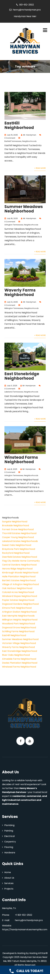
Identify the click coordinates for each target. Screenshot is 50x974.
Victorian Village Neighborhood (19, 643)
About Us (9, 877)
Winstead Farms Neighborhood (21, 460)
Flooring (8, 847)
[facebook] (20, 741)
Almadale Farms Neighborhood (19, 658)
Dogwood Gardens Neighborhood (20, 604)
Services (8, 883)
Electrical (9, 836)
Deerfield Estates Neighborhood (19, 556)
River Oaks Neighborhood (16, 655)
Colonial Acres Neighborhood (18, 592)
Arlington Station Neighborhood (19, 611)
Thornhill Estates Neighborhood (19, 533)
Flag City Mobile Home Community (21, 560)
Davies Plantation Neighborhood (19, 662)
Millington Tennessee (13, 308)
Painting (8, 830)
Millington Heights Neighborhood (19, 619)
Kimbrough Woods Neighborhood (20, 572)
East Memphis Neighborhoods (18, 615)
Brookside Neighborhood (15, 525)
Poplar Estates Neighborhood (18, 600)
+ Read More (40, 168)
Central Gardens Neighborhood (19, 564)
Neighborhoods (29, 141)
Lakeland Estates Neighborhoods (20, 541)
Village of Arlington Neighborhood (20, 584)
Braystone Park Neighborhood (18, 549)
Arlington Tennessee (13, 225)
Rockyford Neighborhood (15, 553)
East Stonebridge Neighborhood (21, 376)
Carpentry (10, 841)
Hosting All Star (37, 953)
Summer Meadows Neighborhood (23, 209)
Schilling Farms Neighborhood (18, 631)
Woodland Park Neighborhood (18, 623)
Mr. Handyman (29, 135)
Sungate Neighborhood (14, 521)
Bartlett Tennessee (12, 141)
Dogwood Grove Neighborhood (19, 627)
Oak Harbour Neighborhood (17, 588)
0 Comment (9, 138)
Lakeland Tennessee (13, 392)
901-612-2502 (26, 4)
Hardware (9, 852)
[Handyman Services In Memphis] (25, 41)
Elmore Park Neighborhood (17, 607)
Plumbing (9, 825)
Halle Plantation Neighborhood (18, 576)
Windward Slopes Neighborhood (19, 596)
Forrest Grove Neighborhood (18, 529)
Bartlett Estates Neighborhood (19, 580)
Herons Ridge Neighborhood (17, 568)
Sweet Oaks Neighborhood (16, 545)
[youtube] (29, 741)
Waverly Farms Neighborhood (20, 292)
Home (7, 872)
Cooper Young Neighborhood (18, 537)
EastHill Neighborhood (19, 125)
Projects (8, 888)
